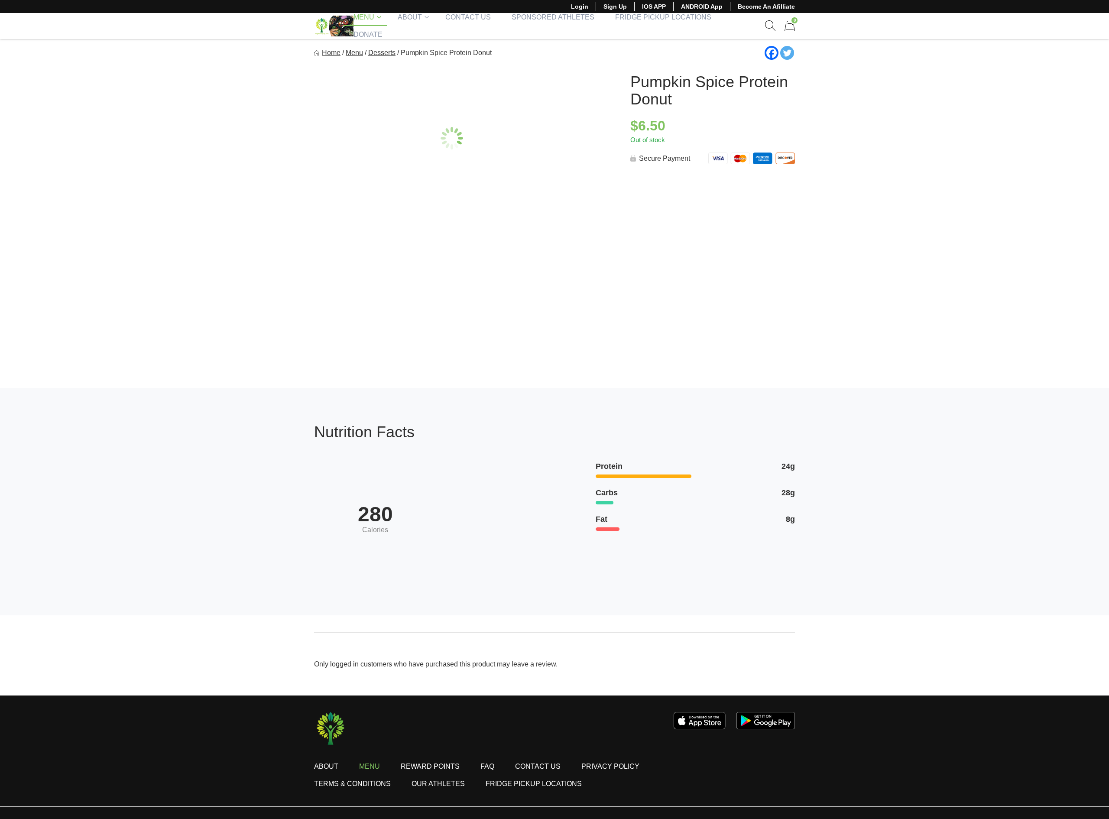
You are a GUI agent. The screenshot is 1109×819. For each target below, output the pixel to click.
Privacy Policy (610, 766)
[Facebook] (771, 53)
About (410, 17)
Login (579, 6)
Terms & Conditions (352, 783)
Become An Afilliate (766, 6)
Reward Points (430, 766)
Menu (363, 17)
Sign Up (615, 6)
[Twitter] (787, 53)
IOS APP (654, 6)
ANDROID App (702, 6)
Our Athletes (438, 783)
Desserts (382, 52)
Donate (368, 34)
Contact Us (468, 17)
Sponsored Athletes (553, 17)
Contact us (538, 766)
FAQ (487, 766)
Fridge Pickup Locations (663, 17)
